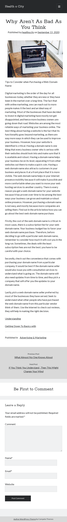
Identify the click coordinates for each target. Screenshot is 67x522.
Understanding (13, 318)
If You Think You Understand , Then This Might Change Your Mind (33, 369)
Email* (8, 471)
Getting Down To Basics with (20, 326)
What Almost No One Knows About (33, 357)
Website (9, 484)
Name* (8, 457)
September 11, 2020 (48, 32)
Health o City (14, 6)
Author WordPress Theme (25, 519)
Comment (10, 424)
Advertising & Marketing (33, 337)
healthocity (28, 32)
